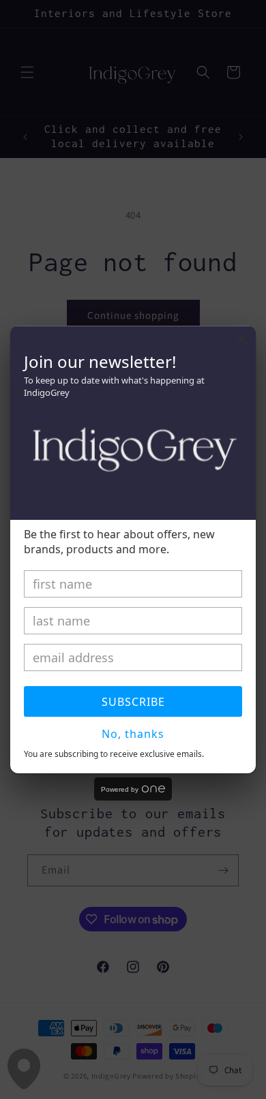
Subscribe (133, 701)
